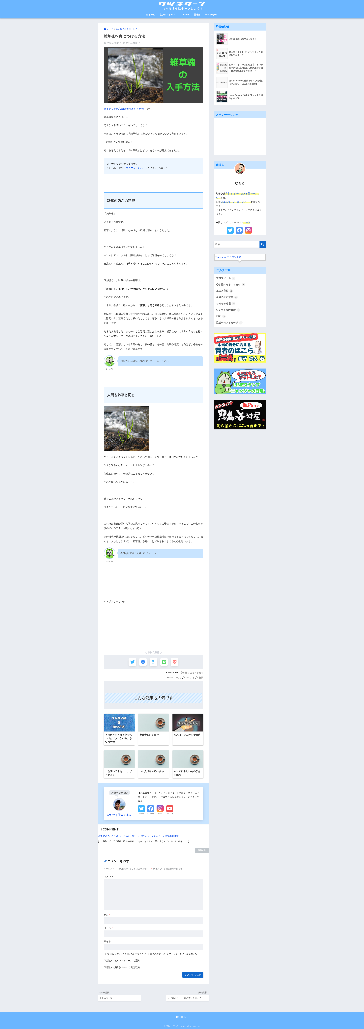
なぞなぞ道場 (225, 303)
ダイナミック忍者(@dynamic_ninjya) (124, 108)
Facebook (150, 813)
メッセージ (213, 14)
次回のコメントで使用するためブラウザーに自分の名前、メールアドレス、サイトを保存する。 (153, 954)
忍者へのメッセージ (228, 322)
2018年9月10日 (172, 836)
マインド (190, 677)
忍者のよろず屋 (226, 297)
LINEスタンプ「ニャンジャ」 (236, 202)
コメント (108, 876)
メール (108, 928)
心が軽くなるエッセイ (192, 672)
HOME (183, 1017)
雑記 (220, 316)
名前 (107, 915)
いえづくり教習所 (227, 310)
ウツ (179, 677)
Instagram (160, 813)
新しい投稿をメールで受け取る (123, 967)
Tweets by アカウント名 (228, 257)
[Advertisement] (153, 623)
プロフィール (168, 14)
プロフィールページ (137, 168)
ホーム (151, 14)
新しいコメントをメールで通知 (123, 960)
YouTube (169, 813)
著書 (198, 14)
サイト (107, 941)
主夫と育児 (224, 290)
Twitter (185, 14)
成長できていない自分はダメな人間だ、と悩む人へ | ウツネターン (131, 836)
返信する (202, 850)
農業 (201, 677)
